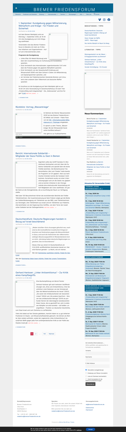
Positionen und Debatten (30, 14)
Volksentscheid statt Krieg (94, 239)
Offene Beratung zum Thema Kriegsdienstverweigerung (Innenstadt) (95, 266)
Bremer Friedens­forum (64, 10)
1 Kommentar (20, 211)
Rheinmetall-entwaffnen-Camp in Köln (98, 196)
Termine (62, 14)
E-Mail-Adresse (90, 363)
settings (79, 430)
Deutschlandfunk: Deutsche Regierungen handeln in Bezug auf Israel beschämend (96, 33)
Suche (97, 14)
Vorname (88, 350)
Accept (90, 429)
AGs (81, 14)
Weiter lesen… (32, 93)
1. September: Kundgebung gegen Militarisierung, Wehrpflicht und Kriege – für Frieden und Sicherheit (43, 26)
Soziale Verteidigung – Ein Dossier (96, 67)
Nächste (51, 334)
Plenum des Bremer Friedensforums (97, 232)
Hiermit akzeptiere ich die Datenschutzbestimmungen (94, 379)
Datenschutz (90, 407)
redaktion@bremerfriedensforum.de (28, 416)
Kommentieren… (21, 146)
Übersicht (18, 14)
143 (44, 334)
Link (24, 93)
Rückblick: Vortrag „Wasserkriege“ (32, 107)
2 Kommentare (23, 97)
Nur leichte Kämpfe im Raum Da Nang (97, 43)
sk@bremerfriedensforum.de (95, 404)
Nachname (89, 357)
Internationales (52, 14)
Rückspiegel (72, 14)
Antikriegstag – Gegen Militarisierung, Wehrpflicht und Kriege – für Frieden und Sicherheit (98, 205)
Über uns (88, 14)
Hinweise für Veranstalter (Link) (97, 183)
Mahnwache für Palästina (94, 324)
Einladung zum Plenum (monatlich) (97, 373)
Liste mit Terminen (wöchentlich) (96, 376)
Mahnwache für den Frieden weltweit (97, 307)
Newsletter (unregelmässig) (95, 370)
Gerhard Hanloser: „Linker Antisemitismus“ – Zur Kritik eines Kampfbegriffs (95, 62)
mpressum (89, 410)
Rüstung (41, 14)
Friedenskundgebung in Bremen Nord (98, 314)
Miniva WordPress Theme (66, 422)
